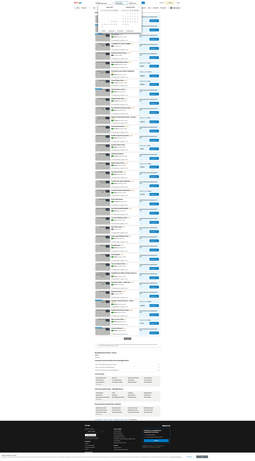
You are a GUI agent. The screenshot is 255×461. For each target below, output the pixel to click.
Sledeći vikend (130, 31)
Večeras (104, 31)
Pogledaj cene (153, 20)
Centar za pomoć (117, 447)
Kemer (126, 419)
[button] (105, 2)
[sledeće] (139, 7)
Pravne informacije (118, 433)
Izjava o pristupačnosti (119, 434)
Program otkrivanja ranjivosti (120, 442)
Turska (110, 419)
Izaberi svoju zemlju (89, 428)
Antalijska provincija (118, 419)
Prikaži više (98, 384)
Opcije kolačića (117, 440)
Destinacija (98, 2)
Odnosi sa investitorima (90, 447)
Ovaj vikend (121, 31)
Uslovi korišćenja (117, 431)
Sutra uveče (112, 31)
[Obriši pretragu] (113, 3)
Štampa (86, 449)
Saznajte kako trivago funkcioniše (121, 449)
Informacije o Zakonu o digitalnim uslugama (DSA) (124, 438)
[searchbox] (105, 3)
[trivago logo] (78, 3)
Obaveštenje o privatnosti (119, 436)
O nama (86, 443)
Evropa (105, 419)
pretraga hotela (98, 419)
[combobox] (105, 3)
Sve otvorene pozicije (89, 445)
